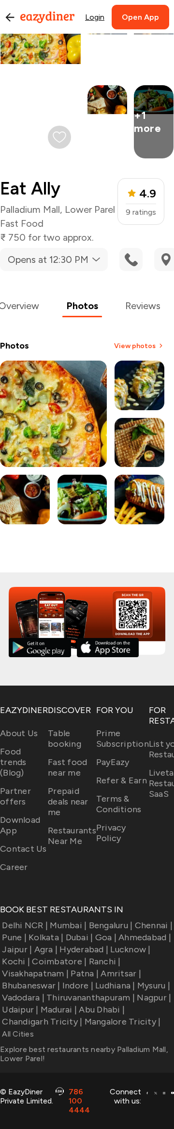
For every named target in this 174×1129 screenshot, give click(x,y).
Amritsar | (121, 973)
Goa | (105, 937)
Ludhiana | (115, 985)
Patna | (85, 973)
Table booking (64, 738)
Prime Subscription (122, 738)
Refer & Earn (121, 780)
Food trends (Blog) (13, 762)
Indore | (77, 985)
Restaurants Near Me (72, 835)
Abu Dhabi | (102, 1009)
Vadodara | (23, 997)
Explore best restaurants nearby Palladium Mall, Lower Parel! (84, 1054)
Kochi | (16, 961)
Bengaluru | (110, 925)
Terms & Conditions (119, 804)
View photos (135, 346)
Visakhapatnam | (35, 973)
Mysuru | (153, 985)
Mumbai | (68, 925)
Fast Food (22, 223)
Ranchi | (104, 961)
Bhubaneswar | (31, 985)
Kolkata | (46, 937)
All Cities (17, 1033)
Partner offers (15, 796)
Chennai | (154, 925)
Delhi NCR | (25, 925)
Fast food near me (67, 767)
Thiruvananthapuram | (90, 997)
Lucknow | (130, 949)
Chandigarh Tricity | (42, 1021)
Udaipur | (20, 1009)
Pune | (14, 937)
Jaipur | (17, 949)
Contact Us (23, 849)
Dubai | (79, 937)
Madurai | (59, 1009)
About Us (19, 733)
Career (14, 867)
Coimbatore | (59, 961)
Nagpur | (154, 997)
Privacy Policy (111, 833)
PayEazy (113, 762)
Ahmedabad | (144, 937)
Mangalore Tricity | (122, 1021)
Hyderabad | (83, 949)
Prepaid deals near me (68, 802)
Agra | (46, 949)
